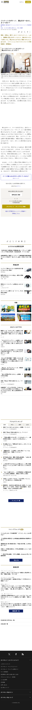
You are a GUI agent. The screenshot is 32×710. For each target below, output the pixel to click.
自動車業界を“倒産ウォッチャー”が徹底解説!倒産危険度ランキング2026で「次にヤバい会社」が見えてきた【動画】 (16, 257)
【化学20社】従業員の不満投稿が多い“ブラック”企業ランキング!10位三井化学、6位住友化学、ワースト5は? (16, 251)
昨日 (12, 424)
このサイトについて (5, 664)
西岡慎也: (16, 25)
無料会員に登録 (16, 195)
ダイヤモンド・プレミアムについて (9, 666)
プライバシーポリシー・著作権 (8, 677)
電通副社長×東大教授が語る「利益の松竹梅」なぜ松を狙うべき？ (16, 544)
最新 (4, 424)
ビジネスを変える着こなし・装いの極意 (13, 28)
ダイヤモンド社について (7, 697)
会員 (27, 424)
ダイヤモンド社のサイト (7, 692)
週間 (20, 424)
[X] (9, 654)
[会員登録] (28, 2)
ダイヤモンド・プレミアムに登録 (16, 206)
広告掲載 (3, 682)
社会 (2, 28)
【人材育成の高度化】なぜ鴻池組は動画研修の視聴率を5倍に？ (16, 539)
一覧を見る (16, 560)
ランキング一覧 (16, 500)
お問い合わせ (4, 685)
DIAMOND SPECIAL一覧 (8, 620)
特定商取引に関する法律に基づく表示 (9, 674)
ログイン (22, 1)
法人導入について (5, 687)
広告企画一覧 (4, 624)
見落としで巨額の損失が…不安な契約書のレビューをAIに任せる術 (16, 549)
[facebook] (16, 654)
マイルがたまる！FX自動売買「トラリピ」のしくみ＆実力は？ (16, 534)
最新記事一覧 (16, 611)
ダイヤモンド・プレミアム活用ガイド (9, 669)
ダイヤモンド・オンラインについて (10, 660)
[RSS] (23, 654)
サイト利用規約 (4, 671)
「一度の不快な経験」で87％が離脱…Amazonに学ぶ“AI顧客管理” (16, 555)
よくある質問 (4, 679)
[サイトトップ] (6, 2)
